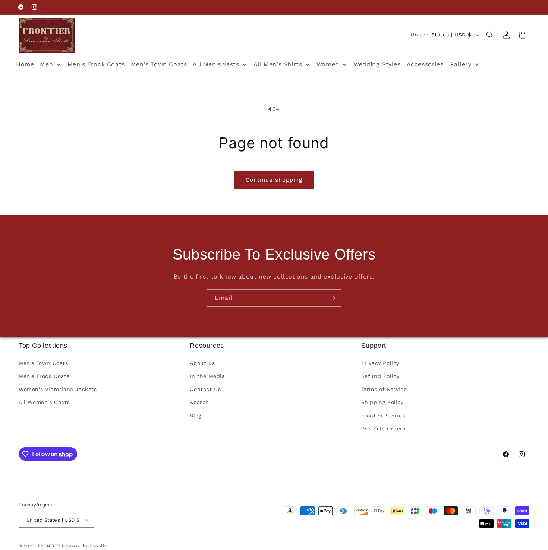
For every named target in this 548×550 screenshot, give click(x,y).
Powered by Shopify (84, 546)
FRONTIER (50, 546)
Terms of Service (384, 389)
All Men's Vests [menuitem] (216, 64)
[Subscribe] (332, 298)
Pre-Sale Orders (383, 429)
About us (202, 363)
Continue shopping (274, 180)
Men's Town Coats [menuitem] (159, 64)
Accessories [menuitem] (425, 64)
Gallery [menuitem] (460, 64)
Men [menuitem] (46, 64)
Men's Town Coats (43, 363)
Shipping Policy (382, 402)
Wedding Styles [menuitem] (376, 64)
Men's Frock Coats (44, 376)
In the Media (207, 376)
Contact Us (205, 389)
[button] (490, 35)
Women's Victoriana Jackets (58, 389)
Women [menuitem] (327, 64)
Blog (195, 415)
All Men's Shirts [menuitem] (277, 64)
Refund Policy (380, 376)
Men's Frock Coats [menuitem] (96, 64)
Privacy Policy (380, 363)
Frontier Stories (383, 415)
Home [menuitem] (25, 64)
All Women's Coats (44, 402)
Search (199, 402)
